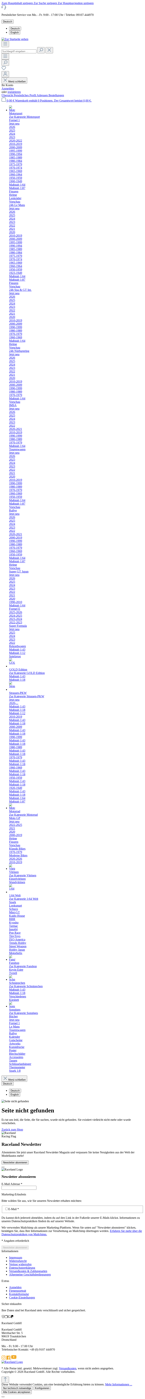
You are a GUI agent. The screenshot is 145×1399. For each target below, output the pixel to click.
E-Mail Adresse (12, 1184)
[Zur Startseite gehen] (15, 39)
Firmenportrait (17, 1290)
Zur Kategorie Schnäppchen (26, 986)
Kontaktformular (19, 1294)
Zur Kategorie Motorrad (23, 814)
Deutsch (15, 28)
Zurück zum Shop (12, 1129)
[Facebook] (8, 1358)
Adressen (43, 95)
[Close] (3, 1167)
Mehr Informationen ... (118, 1384)
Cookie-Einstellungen (22, 1297)
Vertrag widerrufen (20, 1264)
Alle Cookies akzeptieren (16, 1392)
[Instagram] (4, 1358)
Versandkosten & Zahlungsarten (28, 1271)
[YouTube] (13, 1358)
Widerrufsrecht (18, 1261)
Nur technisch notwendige (17, 1388)
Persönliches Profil (25, 95)
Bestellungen (56, 95)
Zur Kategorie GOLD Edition (27, 673)
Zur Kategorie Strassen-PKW (26, 696)
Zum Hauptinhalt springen (18, 3)
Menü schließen (17, 81)
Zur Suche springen (46, 3)
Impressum (15, 1257)
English (15, 32)
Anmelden (8, 88)
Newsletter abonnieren (15, 1162)
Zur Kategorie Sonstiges (23, 1013)
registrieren (14, 92)
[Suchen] (41, 50)
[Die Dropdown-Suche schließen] (49, 50)
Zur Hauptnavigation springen (76, 3)
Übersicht (8, 95)
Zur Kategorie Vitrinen (22, 875)
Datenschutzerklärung (22, 1267)
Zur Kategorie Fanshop (23, 966)
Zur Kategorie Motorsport (24, 116)
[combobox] (19, 51)
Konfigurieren (42, 1388)
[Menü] (5, 44)
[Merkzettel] (4, 69)
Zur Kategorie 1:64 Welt (23, 898)
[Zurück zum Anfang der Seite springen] (5, 1380)
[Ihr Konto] (5, 74)
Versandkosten (67, 1368)
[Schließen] (3, 1396)
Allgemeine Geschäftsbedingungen (30, 1274)
